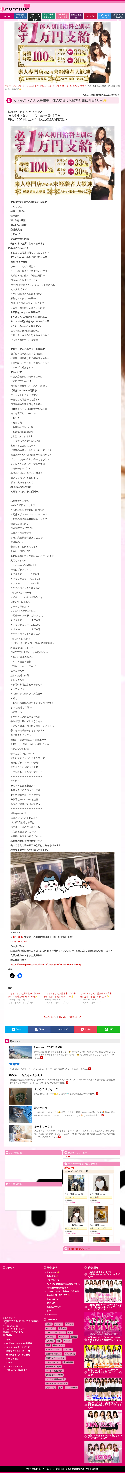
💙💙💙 (14, 1064)
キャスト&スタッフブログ (17, 1347)
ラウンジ (69, 1324)
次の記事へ (74, 1016)
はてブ (64, 1029)
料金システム (58, 1345)
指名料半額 (68, 1362)
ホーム (9, 1339)
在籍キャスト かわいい (55, 1358)
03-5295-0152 (19, 941)
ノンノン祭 (50, 1388)
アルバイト (50, 1337)
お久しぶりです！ (55, 1307)
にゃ (49, 1310)
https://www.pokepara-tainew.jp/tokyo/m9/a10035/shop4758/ (46, 964)
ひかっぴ (51, 1303)
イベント (67, 1349)
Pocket (88, 1029)
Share (42, 1029)
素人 (69, 1332)
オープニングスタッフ (55, 1332)
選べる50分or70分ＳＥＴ (56, 1383)
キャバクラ (50, 1328)
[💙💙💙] (89, 1069)
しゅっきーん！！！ (56, 1299)
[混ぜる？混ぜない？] (97, 1094)
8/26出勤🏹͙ (52, 1276)
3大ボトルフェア (53, 1362)
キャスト (58, 1324)
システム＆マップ (14, 1366)
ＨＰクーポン (71, 1388)
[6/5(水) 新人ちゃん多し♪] (67, 1083)
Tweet (19, 1029)
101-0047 (18, 937)
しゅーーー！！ (54, 1314)
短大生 (74, 1337)
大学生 (49, 1324)
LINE (111, 1029)
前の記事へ (50, 1016)
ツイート (67, 1156)
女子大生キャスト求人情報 (18, 1355)
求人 (60, 1388)
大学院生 (50, 1341)
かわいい (67, 1341)
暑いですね (40, 1107)
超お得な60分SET (53, 1354)
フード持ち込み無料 (54, 1371)
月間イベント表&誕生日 (16, 1370)
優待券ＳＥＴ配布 (53, 1366)
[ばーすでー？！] (59, 1137)
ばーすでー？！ (43, 1126)
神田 (59, 1341)
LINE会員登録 (12, 1359)
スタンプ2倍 (70, 1354)
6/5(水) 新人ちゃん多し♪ (25, 1075)
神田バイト (63, 1337)
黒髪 (48, 1345)
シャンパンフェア (53, 1349)
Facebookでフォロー (79, 1248)
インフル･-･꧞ (53, 1280)
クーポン (10, 1362)
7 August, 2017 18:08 (48, 1047)
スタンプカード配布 (54, 1375)
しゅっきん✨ (53, 1272)
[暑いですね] (103, 1115)
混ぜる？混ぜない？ (46, 1089)
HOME (62, 1016)
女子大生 (62, 1328)
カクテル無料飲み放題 (55, 1379)
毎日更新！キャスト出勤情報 (19, 1343)
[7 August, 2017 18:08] (41, 1058)
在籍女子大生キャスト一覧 (18, 1351)
